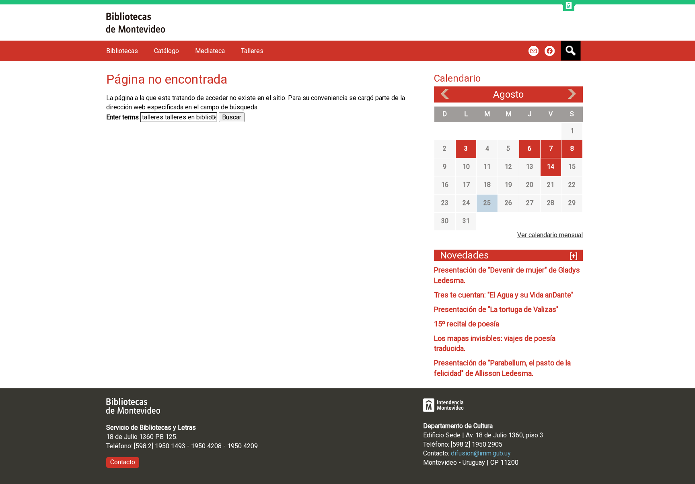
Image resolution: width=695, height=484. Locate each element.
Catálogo (166, 51)
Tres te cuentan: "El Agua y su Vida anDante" (504, 295)
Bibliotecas (122, 51)
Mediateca (210, 51)
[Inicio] (135, 22)
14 (550, 166)
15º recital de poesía (466, 324)
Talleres (252, 51)
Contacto (122, 462)
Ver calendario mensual (550, 235)
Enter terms (123, 117)
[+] (574, 256)
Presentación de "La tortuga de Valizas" (496, 309)
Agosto (508, 94)
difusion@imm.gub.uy (481, 453)
